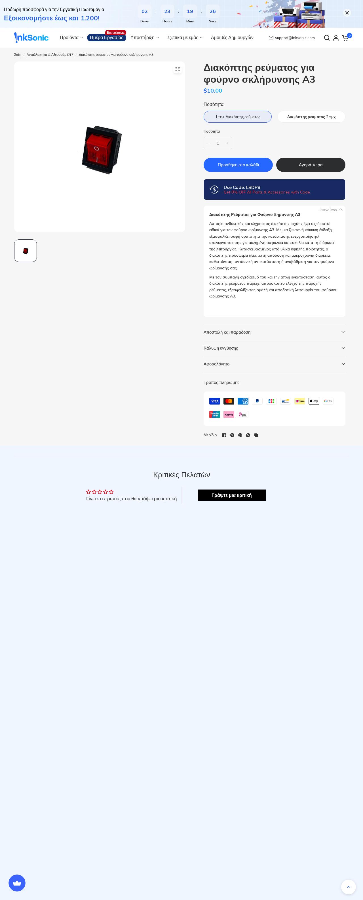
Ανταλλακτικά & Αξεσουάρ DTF (50, 54)
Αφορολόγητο (216, 364)
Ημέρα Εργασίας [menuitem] (106, 37)
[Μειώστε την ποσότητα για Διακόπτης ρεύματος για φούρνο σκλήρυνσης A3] (208, 143)
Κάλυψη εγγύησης (221, 348)
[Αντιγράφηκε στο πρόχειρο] (256, 435)
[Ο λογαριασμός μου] (336, 38)
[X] (232, 435)
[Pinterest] (240, 435)
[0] (345, 38)
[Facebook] (224, 435)
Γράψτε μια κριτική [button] (232, 495)
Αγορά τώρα (311, 164)
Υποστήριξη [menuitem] (142, 37)
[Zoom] (177, 69)
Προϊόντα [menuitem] (69, 37)
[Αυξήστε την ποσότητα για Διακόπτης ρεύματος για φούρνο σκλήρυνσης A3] (227, 143)
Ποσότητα (212, 131)
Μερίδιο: (211, 435)
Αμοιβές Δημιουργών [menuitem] (232, 37)
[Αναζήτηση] (327, 38)
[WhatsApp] (248, 435)
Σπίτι (17, 54)
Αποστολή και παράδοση (227, 332)
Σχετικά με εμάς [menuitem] (182, 37)
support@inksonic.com (295, 37)
